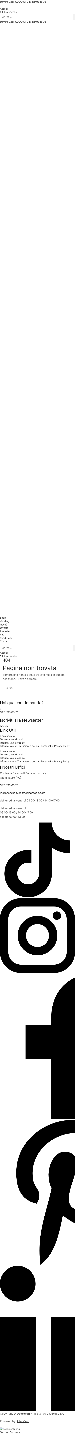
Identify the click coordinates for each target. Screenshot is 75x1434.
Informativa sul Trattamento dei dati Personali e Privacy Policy (35, 745)
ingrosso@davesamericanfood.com (22, 793)
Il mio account (8, 736)
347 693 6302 (9, 712)
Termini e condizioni (11, 739)
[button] (8, 12)
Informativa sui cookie (12, 742)
